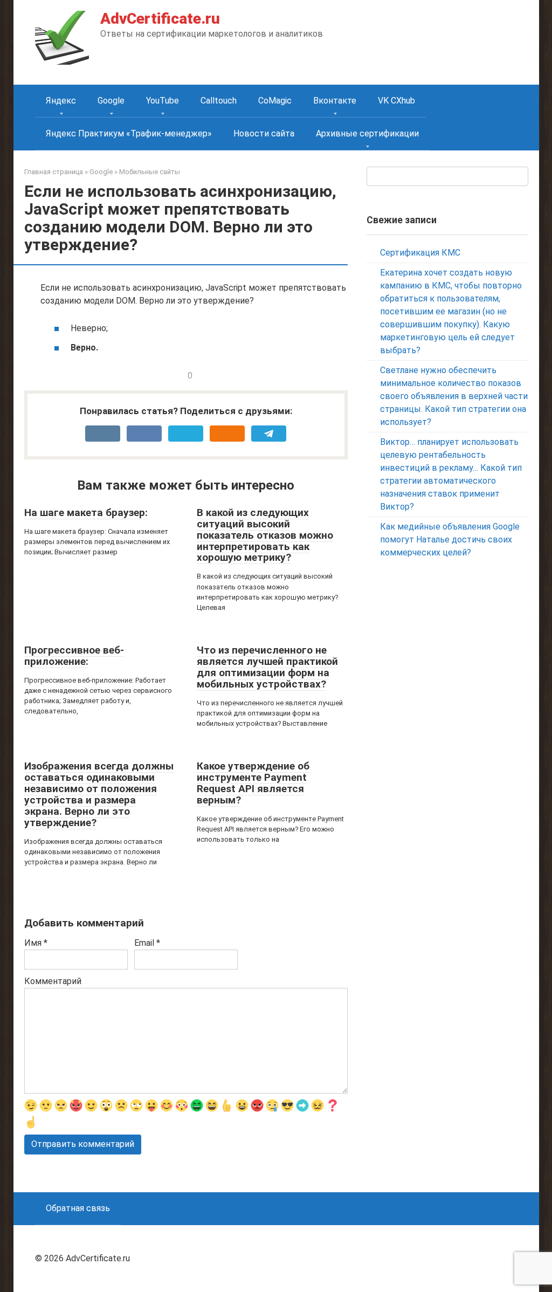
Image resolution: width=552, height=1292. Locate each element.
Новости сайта (263, 133)
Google (111, 100)
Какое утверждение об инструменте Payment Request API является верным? (253, 783)
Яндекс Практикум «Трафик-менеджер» (129, 133)
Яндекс (61, 100)
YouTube (162, 100)
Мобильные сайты (149, 172)
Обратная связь (78, 1208)
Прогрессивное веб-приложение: (74, 656)
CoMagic (275, 100)
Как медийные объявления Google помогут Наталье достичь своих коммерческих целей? (450, 539)
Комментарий (52, 981)
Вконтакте (334, 100)
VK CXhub (396, 100)
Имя (35, 943)
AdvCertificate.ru (160, 19)
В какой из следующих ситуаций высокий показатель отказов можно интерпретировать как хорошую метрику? (265, 535)
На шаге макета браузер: (86, 512)
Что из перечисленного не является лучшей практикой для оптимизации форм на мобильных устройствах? (267, 667)
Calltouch (219, 100)
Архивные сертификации (367, 133)
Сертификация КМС (420, 253)
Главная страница (53, 172)
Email (147, 943)
